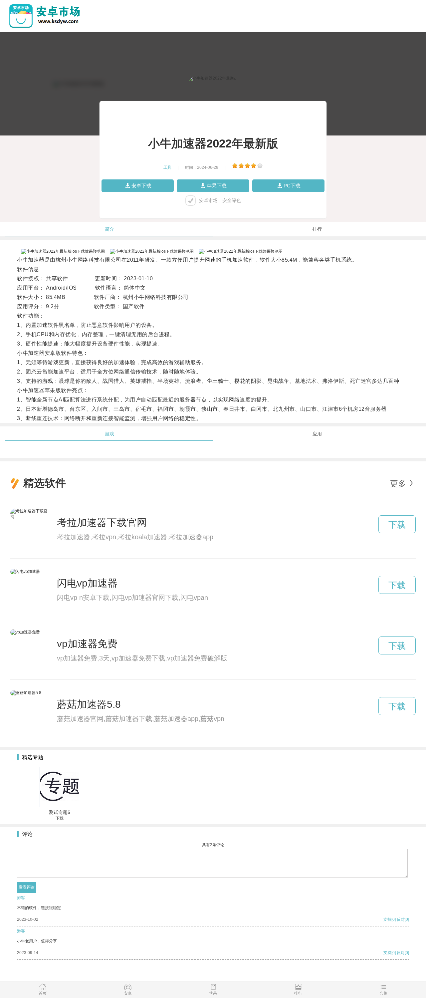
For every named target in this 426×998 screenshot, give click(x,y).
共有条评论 (213, 845)
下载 (397, 525)
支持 (387, 919)
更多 (398, 483)
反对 (401, 919)
